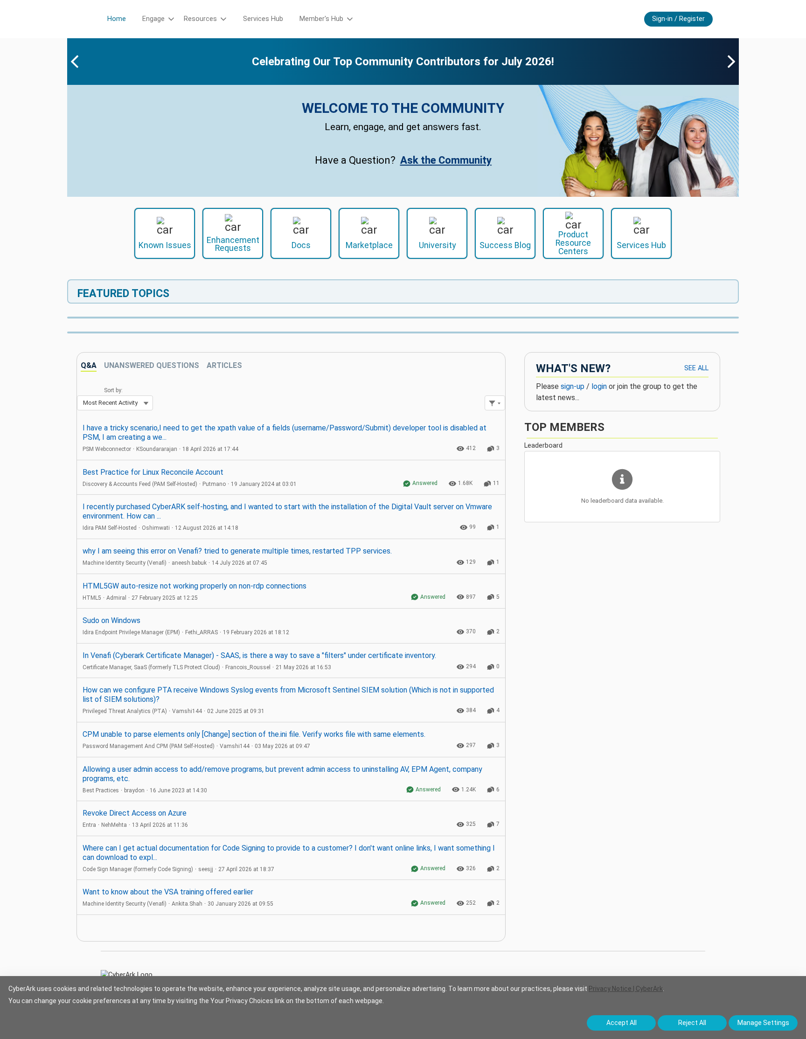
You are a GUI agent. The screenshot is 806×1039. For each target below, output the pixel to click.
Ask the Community (446, 160)
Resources (200, 19)
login (599, 386)
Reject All (692, 1022)
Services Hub (263, 19)
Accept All (621, 1022)
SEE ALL (696, 368)
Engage (153, 19)
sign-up (572, 386)
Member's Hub (321, 19)
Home (116, 19)
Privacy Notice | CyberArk (626, 988)
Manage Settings (763, 1022)
